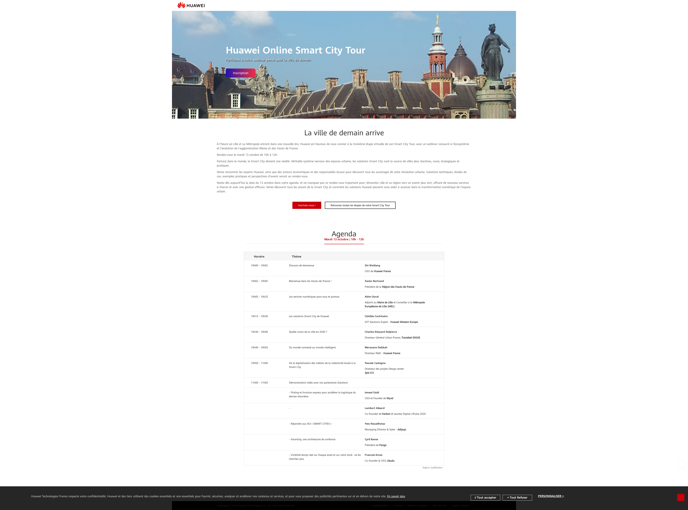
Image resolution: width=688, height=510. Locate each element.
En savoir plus (396, 496)
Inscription (241, 73)
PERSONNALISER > (551, 496)
